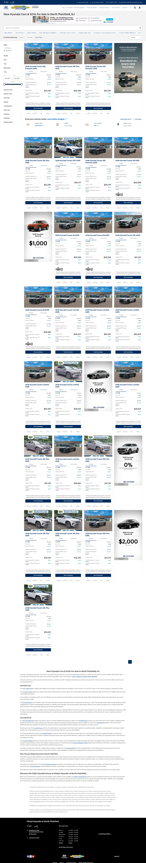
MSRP (27, 75)
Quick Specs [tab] (43, 71)
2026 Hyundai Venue (80, 801)
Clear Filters (38, 37)
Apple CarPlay (32, 33)
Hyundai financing (35, 790)
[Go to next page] (140, 686)
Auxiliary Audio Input (85, 33)
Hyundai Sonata (27, 716)
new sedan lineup (28, 713)
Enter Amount (13, 95)
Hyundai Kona (100, 747)
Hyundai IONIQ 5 (71, 772)
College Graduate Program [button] (32, 97)
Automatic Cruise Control (68, 33)
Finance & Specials (92, 7)
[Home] (7, 7)
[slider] (4, 84)
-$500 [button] (49, 93)
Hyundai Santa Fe (47, 757)
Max (14, 75)
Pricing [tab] (31, 71)
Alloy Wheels (8, 33)
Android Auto (20, 33)
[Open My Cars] (139, 7)
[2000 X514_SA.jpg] (72, 20)
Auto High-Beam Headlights (48, 33)
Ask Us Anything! (38, 111)
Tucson (21, 37)
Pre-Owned (69, 7)
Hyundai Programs (104, 7)
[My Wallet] (135, 7)
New (64, 7)
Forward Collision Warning (127, 33)
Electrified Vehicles (79, 7)
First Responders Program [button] (32, 93)
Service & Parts (116, 7)
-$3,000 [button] (49, 85)
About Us (124, 7)
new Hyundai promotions (49, 788)
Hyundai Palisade (28, 765)
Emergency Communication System (105, 33)
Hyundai (29, 37)
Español (35, 7)
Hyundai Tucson (38, 752)
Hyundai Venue (83, 745)
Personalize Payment (45, 100)
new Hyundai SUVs (28, 745)
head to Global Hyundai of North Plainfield (84, 701)
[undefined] (72, 20)
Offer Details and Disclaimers (31, 267)
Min (4, 75)
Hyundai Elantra (27, 727)
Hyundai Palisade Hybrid (80, 767)
